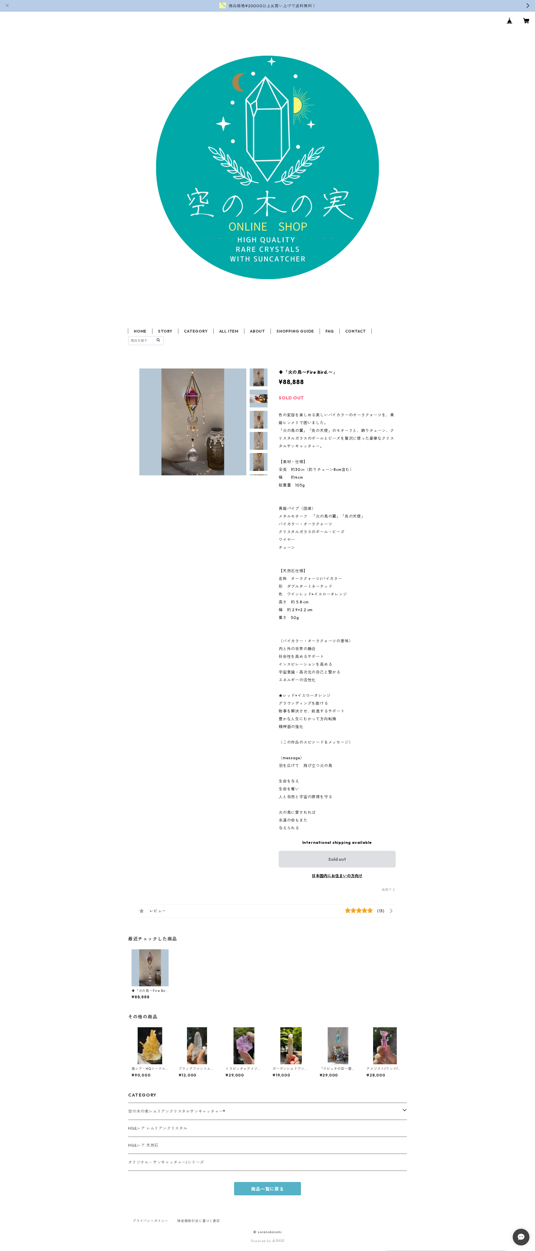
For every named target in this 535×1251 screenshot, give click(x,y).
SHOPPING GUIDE (295, 331)
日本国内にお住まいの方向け (337, 875)
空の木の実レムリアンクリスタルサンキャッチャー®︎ (176, 1111)
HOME (140, 331)
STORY (165, 331)
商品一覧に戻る (267, 1189)
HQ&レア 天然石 (143, 1145)
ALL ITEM (229, 331)
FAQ (329, 331)
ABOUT (257, 331)
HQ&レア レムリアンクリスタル (158, 1128)
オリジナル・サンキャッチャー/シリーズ (166, 1162)
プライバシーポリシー (150, 1221)
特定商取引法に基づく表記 (198, 1221)
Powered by (261, 1241)
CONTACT (355, 331)
